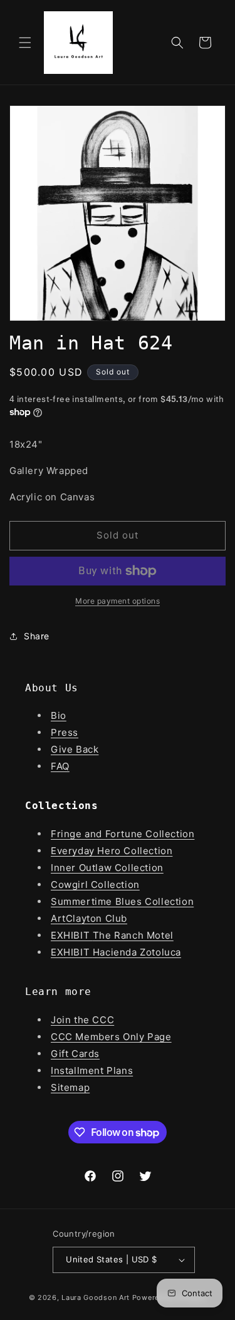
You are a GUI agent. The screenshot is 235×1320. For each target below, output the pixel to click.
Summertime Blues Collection (122, 901)
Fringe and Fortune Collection (122, 834)
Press (64, 732)
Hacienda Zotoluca (137, 952)
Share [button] (37, 636)
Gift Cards (75, 1054)
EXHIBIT (72, 935)
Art (58, 918)
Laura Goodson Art (95, 1297)
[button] (25, 42)
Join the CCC (82, 1020)
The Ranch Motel (133, 935)
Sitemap (70, 1087)
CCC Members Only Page (111, 1037)
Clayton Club (96, 918)
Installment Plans (92, 1070)
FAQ (60, 766)
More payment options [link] (117, 601)
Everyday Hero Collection (111, 851)
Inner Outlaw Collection (107, 868)
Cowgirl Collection (95, 884)
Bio (58, 715)
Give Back (74, 749)
